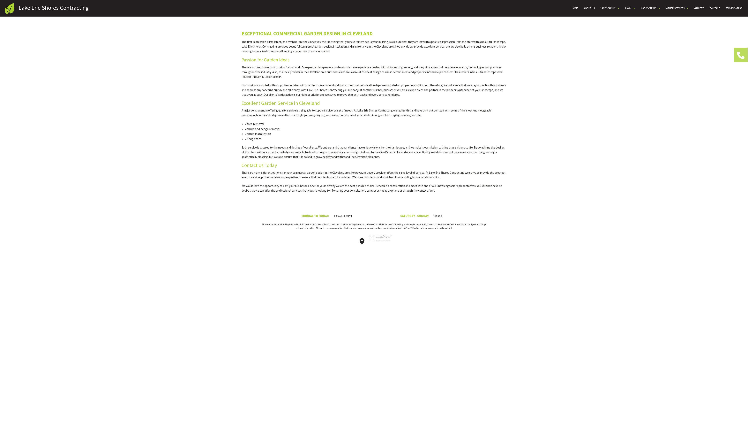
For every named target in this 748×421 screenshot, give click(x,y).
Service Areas (734, 8)
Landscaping (608, 8)
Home (575, 8)
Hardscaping (648, 8)
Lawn (628, 8)
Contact (715, 8)
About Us (589, 8)
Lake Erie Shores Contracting (54, 7)
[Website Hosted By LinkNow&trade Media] (380, 243)
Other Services (675, 8)
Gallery (699, 8)
